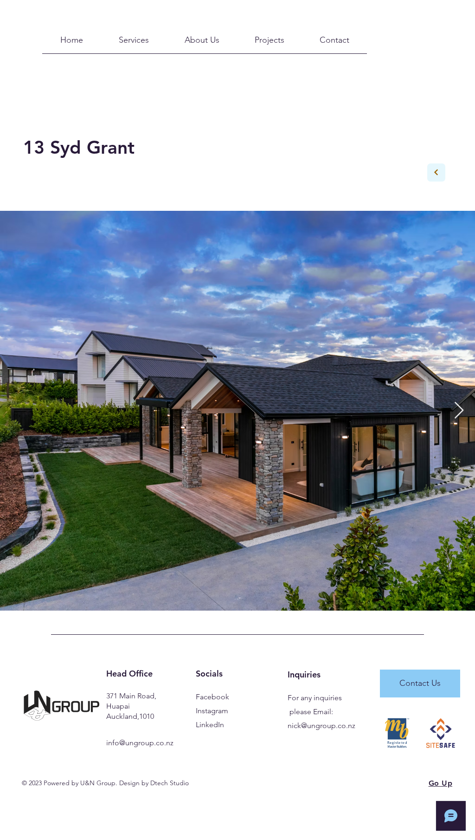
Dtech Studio (169, 783)
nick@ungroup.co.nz (321, 725)
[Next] (436, 172)
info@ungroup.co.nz (139, 742)
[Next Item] (459, 411)
